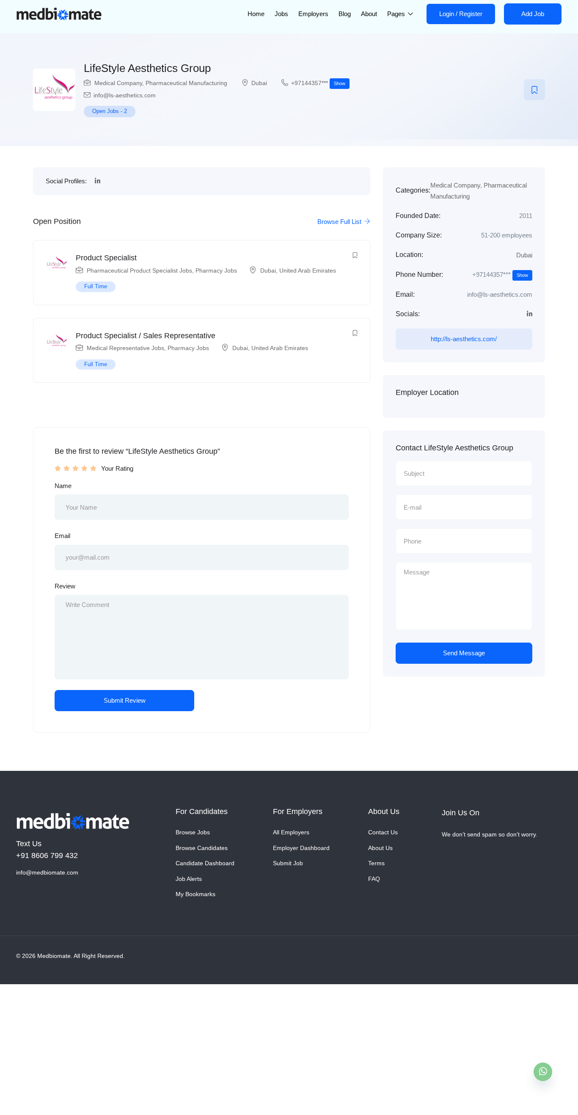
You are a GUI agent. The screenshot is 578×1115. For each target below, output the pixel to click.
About (369, 13)
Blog (345, 13)
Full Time (95, 286)
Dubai (259, 83)
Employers (313, 13)
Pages (397, 13)
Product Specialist (106, 258)
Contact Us (383, 832)
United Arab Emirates (307, 270)
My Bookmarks (195, 894)
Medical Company (118, 83)
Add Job (532, 13)
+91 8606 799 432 (47, 855)
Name (63, 485)
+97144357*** (318, 83)
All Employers (291, 832)
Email (62, 535)
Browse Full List (340, 221)
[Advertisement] (254, 1047)
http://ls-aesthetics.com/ (464, 338)
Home (256, 13)
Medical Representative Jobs (125, 348)
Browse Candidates (202, 848)
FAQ (374, 878)
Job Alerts (189, 878)
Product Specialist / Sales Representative (145, 335)
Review (65, 586)
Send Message (464, 653)
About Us (380, 848)
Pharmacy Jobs (216, 270)
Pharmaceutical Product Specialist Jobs (139, 270)
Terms (376, 863)
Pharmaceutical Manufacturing (186, 83)
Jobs (281, 13)
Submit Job (288, 863)
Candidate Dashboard (205, 863)
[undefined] (543, 1072)
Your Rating (117, 468)
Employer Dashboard (301, 848)
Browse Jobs (193, 832)
